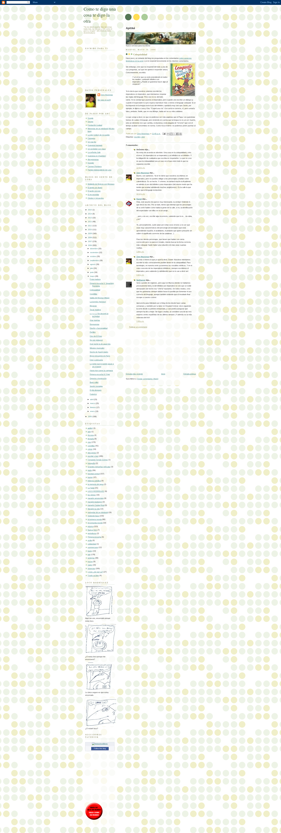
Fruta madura (95, 279)
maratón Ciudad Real (96, 505)
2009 (90, 233)
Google (90, 118)
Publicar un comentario (138, 327)
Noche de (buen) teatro (99, 352)
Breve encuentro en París (100, 356)
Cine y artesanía (96, 360)
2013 (90, 218)
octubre (93, 256)
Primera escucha (94, 537)
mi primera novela (95, 519)
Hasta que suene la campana (101, 370)
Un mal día (92, 142)
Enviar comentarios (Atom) (147, 379)
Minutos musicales (97, 348)
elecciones (92, 453)
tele (89, 554)
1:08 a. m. (140, 321)
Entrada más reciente (134, 374)
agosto (93, 264)
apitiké (90, 428)
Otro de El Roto (96, 336)
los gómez (92, 495)
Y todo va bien (93, 575)
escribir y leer (139, 137)
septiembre (94, 260)
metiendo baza (93, 516)
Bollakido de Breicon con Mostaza (101, 184)
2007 (90, 241)
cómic (90, 449)
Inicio (163, 374)
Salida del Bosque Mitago (99, 298)
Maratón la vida (94, 509)
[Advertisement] (150, 350)
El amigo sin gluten (95, 188)
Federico (93, 394)
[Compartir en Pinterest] (180, 134)
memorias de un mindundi (98, 512)
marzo (93, 403)
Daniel (139, 199)
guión (90, 470)
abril (92, 399)
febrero (93, 407)
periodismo (92, 533)
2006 (90, 245)
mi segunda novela (95, 523)
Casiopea (91, 138)
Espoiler (91, 163)
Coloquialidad (95, 290)
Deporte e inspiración (98, 378)
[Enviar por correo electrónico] (168, 134)
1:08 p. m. (140, 252)
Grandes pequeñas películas (99, 467)
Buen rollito (94, 382)
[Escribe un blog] (171, 134)
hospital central (94, 474)
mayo (92, 276)
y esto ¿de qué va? (95, 572)
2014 (90, 214)
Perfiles (93, 332)
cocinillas (91, 446)
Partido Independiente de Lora (99, 170)
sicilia (90, 540)
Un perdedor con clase (97, 149)
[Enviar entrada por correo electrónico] (164, 134)
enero (92, 411)
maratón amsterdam (96, 498)
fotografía (91, 463)
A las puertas (95, 320)
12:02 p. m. (140, 168)
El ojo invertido (93, 195)
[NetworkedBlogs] (100, 744)
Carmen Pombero (95, 166)
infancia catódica (94, 481)
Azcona (91, 435)
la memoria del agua (95, 484)
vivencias (91, 568)
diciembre (94, 249)
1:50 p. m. (140, 275)
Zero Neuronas (142, 173)
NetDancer (140, 280)
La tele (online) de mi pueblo (99, 135)
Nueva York (92, 530)
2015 (90, 210)
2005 (90, 416)
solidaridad (92, 544)
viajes (90, 565)
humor (90, 477)
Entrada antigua (189, 374)
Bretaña (91, 439)
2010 (90, 230)
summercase (93, 547)
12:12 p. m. (140, 194)
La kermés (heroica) (98, 302)
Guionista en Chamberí (97, 156)
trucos (90, 561)
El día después (95, 390)
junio (92, 272)
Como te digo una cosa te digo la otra (100, 15)
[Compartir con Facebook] (177, 134)
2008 (90, 237)
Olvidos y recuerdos (96, 198)
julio (92, 268)
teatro (90, 551)
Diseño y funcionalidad (98, 328)
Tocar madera (95, 310)
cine (89, 442)
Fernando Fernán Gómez (98, 460)
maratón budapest (95, 502)
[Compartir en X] (174, 134)
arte (89, 432)
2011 (90, 226)
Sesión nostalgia (96, 386)
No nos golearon (96, 340)
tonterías (91, 558)
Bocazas (93, 306)
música (90, 526)
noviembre (94, 252)
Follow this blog (100, 748)
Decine (90, 122)
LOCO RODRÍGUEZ (96, 491)
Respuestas (94, 324)
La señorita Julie (94, 152)
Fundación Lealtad (95, 125)
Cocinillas (93, 294)
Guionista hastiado (95, 145)
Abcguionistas (93, 159)
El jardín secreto (94, 191)
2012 (90, 222)
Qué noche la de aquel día (100, 344)
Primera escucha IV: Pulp (100, 374)
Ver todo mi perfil (104, 100)
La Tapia (91, 488)
